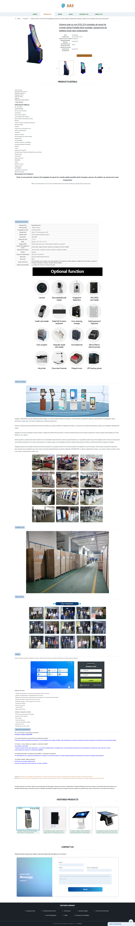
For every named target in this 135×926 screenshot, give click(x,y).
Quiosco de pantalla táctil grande (101, 786)
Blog (71, 14)
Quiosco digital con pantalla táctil (79, 788)
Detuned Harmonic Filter (49, 911)
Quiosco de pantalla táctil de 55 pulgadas (43, 786)
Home (35, 14)
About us (98, 14)
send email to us (85, 55)
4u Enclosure (67, 911)
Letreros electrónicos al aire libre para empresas (101, 788)
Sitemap (80, 923)
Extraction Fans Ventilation (82, 915)
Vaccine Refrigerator (51, 915)
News (60, 14)
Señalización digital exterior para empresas (57, 788)
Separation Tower (30, 911)
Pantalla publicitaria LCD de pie (83, 786)
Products (47, 14)
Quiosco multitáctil (40, 788)
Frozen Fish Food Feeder (102, 911)
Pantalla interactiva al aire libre (23, 786)
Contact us (83, 14)
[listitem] (67, 68)
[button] (57, 68)
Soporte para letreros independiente (64, 786)
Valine (65, 915)
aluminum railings (83, 911)
